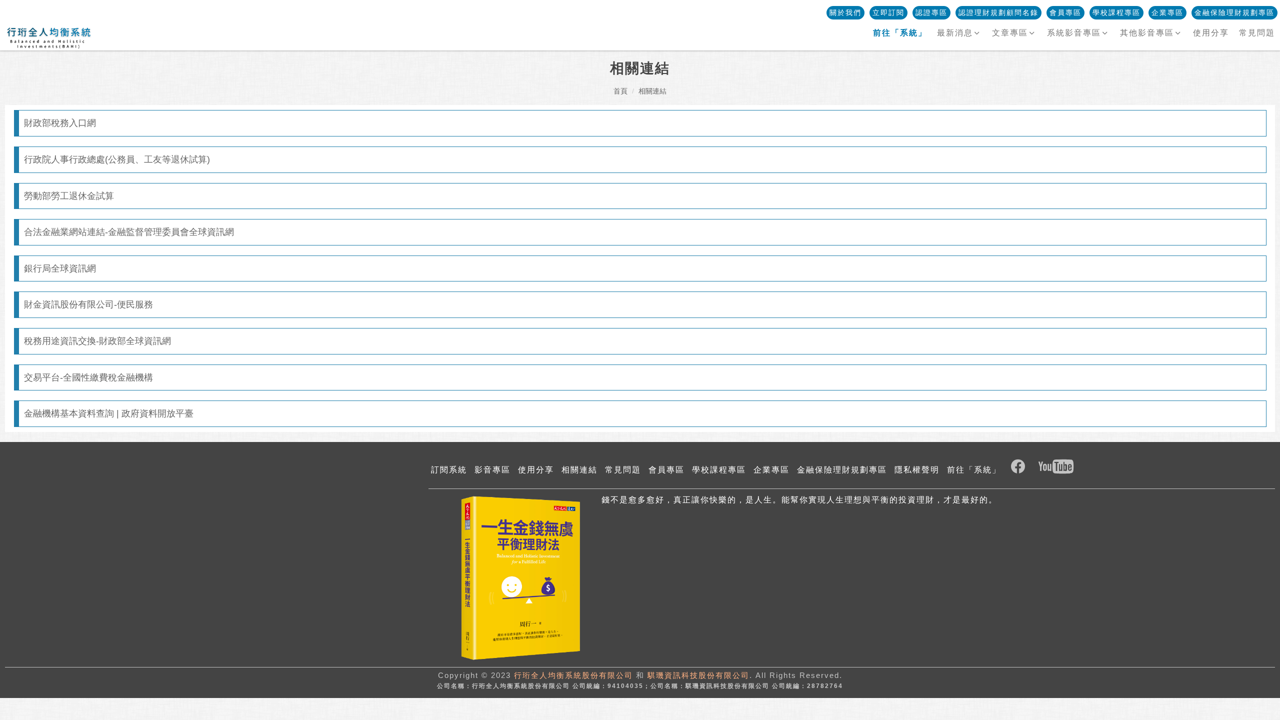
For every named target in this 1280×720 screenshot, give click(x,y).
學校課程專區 (1116, 12)
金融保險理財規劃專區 (1234, 12)
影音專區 (492, 470)
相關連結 (652, 91)
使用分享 (1211, 32)
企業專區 (1168, 12)
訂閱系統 (449, 470)
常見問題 (1257, 32)
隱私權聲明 (917, 470)
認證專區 (932, 12)
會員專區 (1066, 12)
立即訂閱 (888, 12)
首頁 (621, 91)
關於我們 (846, 12)
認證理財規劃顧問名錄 (998, 12)
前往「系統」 (974, 470)
